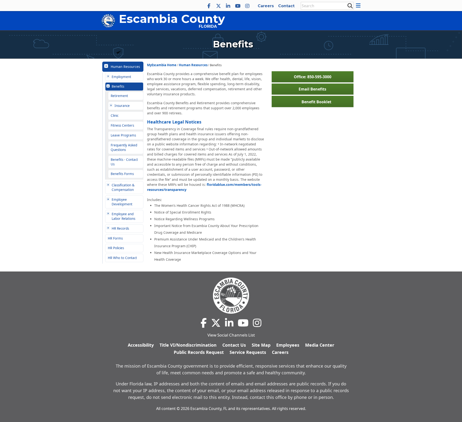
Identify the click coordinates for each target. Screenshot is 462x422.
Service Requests (248, 352)
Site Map (261, 345)
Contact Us (234, 345)
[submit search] (349, 5)
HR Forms (115, 238)
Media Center (319, 345)
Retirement (119, 96)
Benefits (118, 86)
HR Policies (116, 248)
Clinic (114, 115)
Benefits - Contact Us (124, 161)
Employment (121, 77)
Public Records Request (199, 352)
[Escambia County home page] (231, 296)
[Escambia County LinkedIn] (228, 6)
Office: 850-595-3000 (312, 76)
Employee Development (122, 201)
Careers (266, 6)
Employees (287, 345)
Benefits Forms (122, 174)
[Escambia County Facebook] (209, 6)
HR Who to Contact (122, 258)
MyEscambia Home (161, 65)
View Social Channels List (231, 335)
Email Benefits (312, 89)
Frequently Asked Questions (124, 147)
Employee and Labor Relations (123, 216)
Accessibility (141, 345)
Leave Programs (123, 135)
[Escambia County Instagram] (247, 6)
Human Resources (125, 66)
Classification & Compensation (123, 187)
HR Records (120, 228)
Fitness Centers (122, 125)
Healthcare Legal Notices (174, 122)
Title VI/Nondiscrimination (188, 345)
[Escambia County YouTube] (238, 6)
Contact (286, 6)
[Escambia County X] (218, 6)
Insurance (122, 106)
